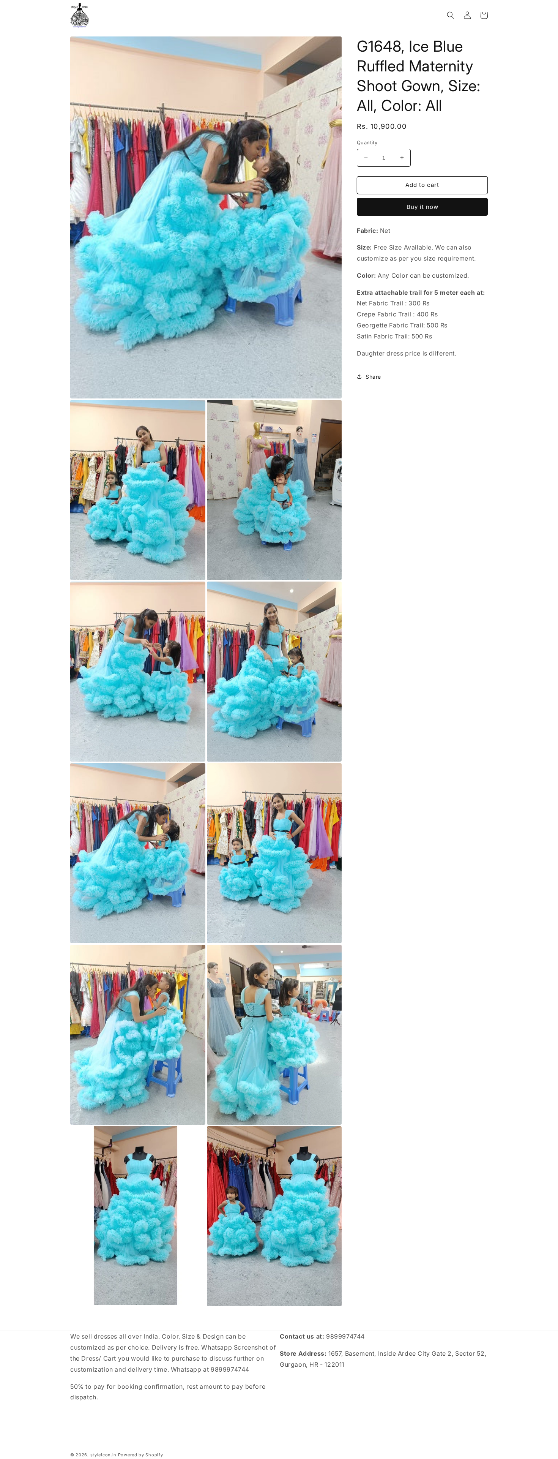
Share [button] (373, 376)
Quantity (367, 142)
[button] (450, 15)
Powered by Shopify (140, 1454)
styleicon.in (103, 1454)
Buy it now (422, 206)
